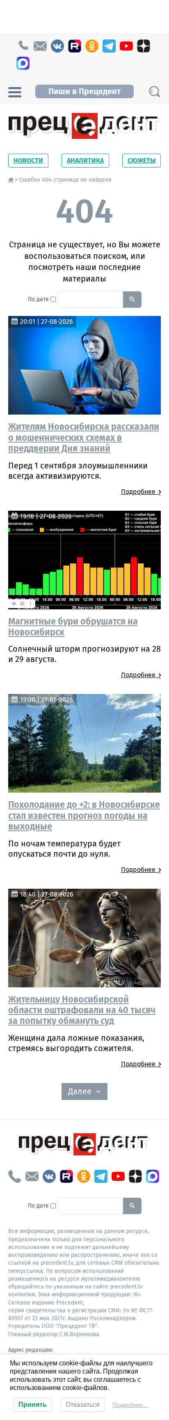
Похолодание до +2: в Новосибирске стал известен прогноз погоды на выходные (84, 815)
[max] (23, 63)
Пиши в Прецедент (84, 91)
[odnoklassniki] (91, 46)
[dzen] (143, 46)
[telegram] (109, 46)
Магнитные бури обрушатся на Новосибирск (73, 626)
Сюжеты (141, 160)
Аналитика (85, 160)
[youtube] (126, 46)
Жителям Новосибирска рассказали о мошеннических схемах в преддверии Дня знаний (83, 437)
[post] (40, 46)
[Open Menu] (14, 91)
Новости (28, 160)
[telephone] (23, 46)
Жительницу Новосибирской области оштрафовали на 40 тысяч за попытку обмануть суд (81, 1010)
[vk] (57, 46)
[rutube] (74, 46)
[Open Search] (154, 91)
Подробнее (140, 492)
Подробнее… (130, 1405)
